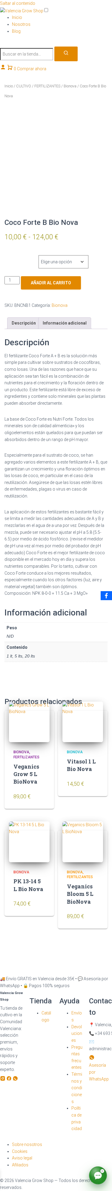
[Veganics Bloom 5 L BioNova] (82, 841)
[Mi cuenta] (3, 68)
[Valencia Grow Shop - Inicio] (22, 10)
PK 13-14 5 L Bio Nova (28, 885)
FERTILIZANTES (47, 86)
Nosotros (21, 24)
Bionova (70, 86)
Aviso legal (22, 1158)
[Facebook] (9, 1079)
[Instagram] (3, 1079)
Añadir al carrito (51, 282)
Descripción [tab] (24, 323)
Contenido (20, 255)
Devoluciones (76, 1033)
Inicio (17, 17)
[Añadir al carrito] (39, 799)
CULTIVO (23, 86)
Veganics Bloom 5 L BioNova (80, 894)
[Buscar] (66, 54)
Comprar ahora (31, 68)
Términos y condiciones (76, 1088)
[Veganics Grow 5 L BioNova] (29, 722)
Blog (16, 31)
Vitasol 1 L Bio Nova (81, 765)
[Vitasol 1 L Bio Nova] (82, 722)
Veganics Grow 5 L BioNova (26, 774)
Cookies (19, 1151)
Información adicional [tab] (65, 323)
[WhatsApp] (15, 1079)
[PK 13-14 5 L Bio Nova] (29, 841)
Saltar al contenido (17, 3)
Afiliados (20, 1164)
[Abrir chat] (98, 1175)
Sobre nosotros (27, 1144)
